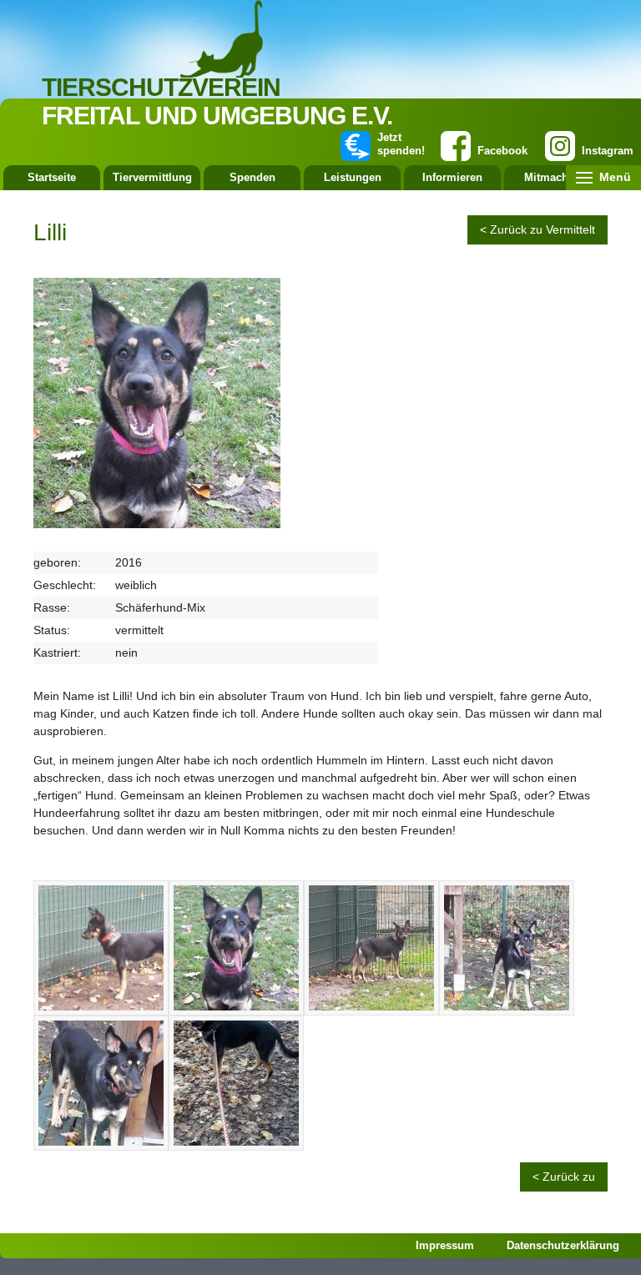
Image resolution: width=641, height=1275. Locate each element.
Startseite (52, 177)
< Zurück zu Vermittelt (537, 229)
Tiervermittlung (152, 177)
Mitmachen (552, 177)
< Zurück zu (563, 1176)
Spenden (252, 177)
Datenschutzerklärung (563, 1245)
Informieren (452, 177)
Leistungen (352, 177)
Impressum (445, 1245)
